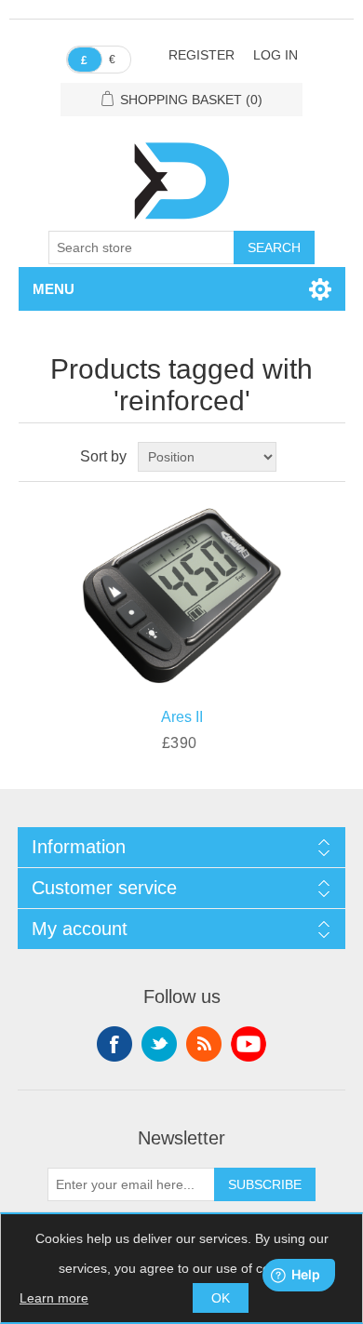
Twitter (159, 1044)
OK (220, 1298)
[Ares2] (182, 590)
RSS (204, 1044)
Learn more (54, 1298)
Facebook (114, 1044)
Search (274, 247)
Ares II (182, 717)
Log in (275, 54)
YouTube (248, 1044)
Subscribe (265, 1184)
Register (201, 54)
